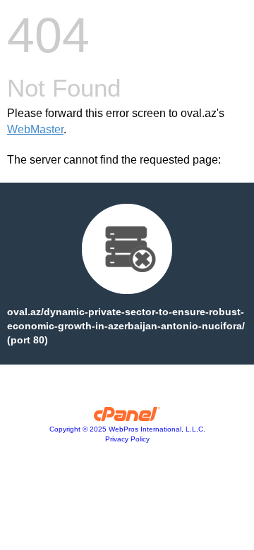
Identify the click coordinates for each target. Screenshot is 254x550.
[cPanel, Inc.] (127, 417)
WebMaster (35, 129)
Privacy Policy (127, 439)
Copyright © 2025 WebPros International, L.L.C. (127, 429)
